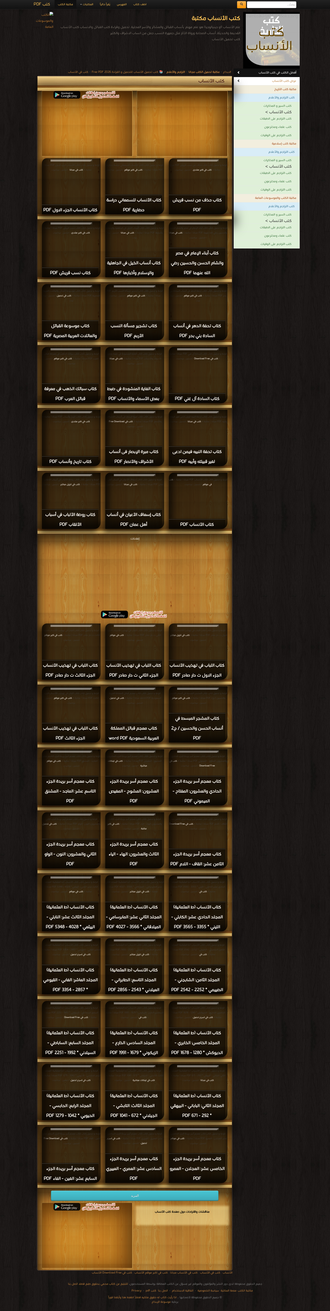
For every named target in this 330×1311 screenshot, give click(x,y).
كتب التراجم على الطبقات (275, 119)
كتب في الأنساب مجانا (184, 1272)
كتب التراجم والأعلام (281, 97)
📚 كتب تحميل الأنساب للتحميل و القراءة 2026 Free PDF (127, 72)
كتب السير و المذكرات (277, 106)
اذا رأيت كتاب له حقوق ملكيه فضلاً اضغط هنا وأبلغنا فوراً (142, 1297)
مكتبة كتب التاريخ (285, 89)
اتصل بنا (162, 1290)
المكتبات (87, 4)
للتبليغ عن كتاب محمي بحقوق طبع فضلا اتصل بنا (98, 1284)
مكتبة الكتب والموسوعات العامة (275, 198)
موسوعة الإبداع (161, 1301)
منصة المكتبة (228, 1290)
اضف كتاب (139, 4)
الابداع (227, 72)
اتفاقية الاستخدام (182, 1290)
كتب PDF (42, 4)
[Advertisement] (134, 573)
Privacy (136, 1290)
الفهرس (122, 4)
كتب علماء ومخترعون (277, 127)
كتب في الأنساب (78, 72)
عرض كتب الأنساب (284, 81)
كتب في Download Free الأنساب (112, 1272)
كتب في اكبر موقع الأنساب (151, 1272)
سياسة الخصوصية (208, 1290)
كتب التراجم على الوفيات (276, 135)
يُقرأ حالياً (105, 4)
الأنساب (227, 1272)
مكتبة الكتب (65, 4)
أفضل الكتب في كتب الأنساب (277, 72)
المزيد (135, 1195)
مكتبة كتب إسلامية (284, 143)
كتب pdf (151, 1290)
